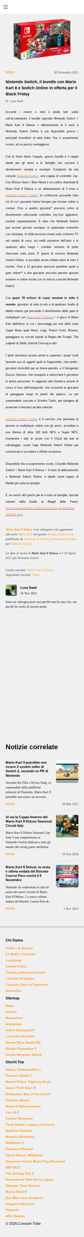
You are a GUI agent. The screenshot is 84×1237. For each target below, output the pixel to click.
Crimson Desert (17, 1100)
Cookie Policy (16, 966)
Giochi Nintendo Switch (24, 1054)
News (10, 72)
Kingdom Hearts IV (20, 1204)
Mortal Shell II (16, 1191)
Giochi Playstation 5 (21, 1048)
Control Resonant (19, 1118)
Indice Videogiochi (20, 1030)
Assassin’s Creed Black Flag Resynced (35, 1161)
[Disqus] (42, 679)
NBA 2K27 (13, 1167)
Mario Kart (25, 534)
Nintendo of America (37, 539)
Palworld (12, 1210)
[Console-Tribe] (42, 7)
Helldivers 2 (15, 1143)
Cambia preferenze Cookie (26, 972)
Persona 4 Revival (19, 1149)
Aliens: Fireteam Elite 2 (23, 1069)
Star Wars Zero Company (24, 1198)
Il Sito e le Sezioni (19, 948)
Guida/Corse (65, 534)
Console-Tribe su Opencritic (27, 984)
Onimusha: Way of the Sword (28, 1094)
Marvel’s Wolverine (20, 1136)
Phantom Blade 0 (19, 1075)
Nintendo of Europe (64, 539)
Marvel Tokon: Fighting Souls (28, 1082)
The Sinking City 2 (20, 1173)
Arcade (51, 534)
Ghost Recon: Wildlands (24, 1155)
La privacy (14, 960)
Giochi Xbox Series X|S (23, 1042)
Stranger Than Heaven (23, 1185)
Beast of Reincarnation (23, 1106)
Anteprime (13, 1024)
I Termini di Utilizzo (20, 978)
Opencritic (14, 990)
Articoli (11, 1012)
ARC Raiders (15, 1216)
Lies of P (12, 1112)
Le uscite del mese (20, 1036)
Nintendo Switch (21, 543)
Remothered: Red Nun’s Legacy (30, 1179)
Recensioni (14, 1018)
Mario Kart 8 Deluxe (19, 529)
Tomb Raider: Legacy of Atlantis (30, 1124)
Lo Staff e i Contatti (20, 954)
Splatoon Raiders (19, 1130)
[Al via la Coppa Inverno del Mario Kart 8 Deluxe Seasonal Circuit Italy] (67, 826)
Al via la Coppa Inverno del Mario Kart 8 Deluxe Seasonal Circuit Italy (29, 821)
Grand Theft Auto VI (21, 1088)
